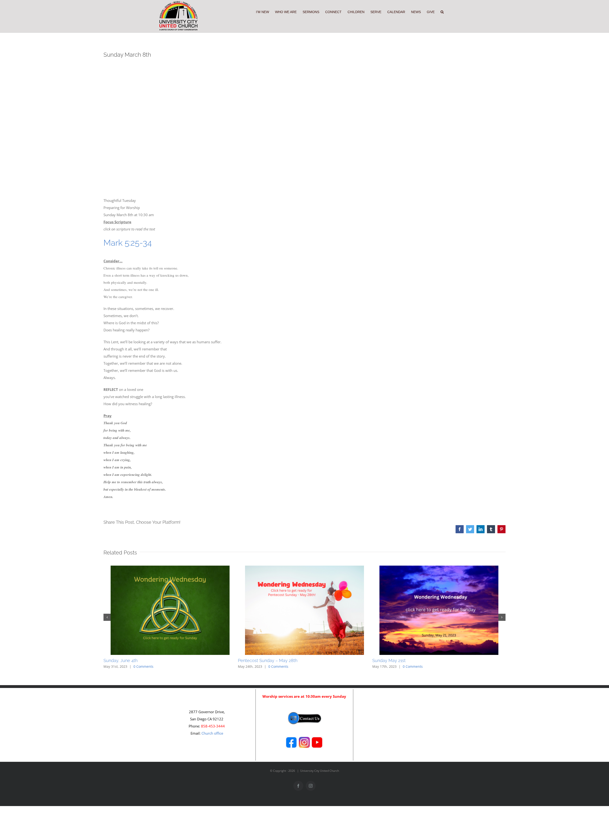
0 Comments (143, 666)
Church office (212, 733)
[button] (442, 11)
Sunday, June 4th (120, 660)
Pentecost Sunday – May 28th (267, 660)
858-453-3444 (213, 726)
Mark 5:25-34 (127, 243)
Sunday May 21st (389, 660)
